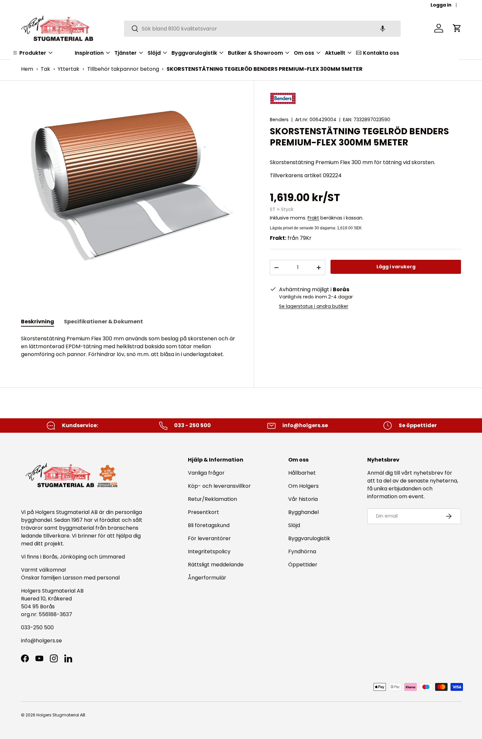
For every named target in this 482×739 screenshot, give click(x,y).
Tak (45, 69)
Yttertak (68, 69)
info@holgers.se (41, 640)
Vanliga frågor (206, 473)
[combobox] (262, 28)
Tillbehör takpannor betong (123, 69)
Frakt (313, 218)
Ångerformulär (207, 577)
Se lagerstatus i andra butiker (313, 306)
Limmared (112, 556)
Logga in (441, 5)
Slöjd (294, 525)
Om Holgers (303, 486)
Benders (279, 119)
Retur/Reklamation (212, 499)
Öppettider (302, 564)
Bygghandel (303, 512)
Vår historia (303, 499)
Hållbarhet (302, 473)
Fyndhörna (302, 551)
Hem (27, 69)
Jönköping (74, 556)
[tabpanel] (129, 346)
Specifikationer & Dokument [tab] (103, 321)
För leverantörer (209, 538)
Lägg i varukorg (395, 266)
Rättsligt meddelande (216, 564)
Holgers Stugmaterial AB (60, 715)
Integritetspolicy (209, 551)
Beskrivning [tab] (37, 321)
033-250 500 (37, 627)
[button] (382, 28)
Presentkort (203, 512)
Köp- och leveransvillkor (219, 486)
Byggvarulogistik (309, 538)
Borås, (50, 556)
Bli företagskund (209, 525)
